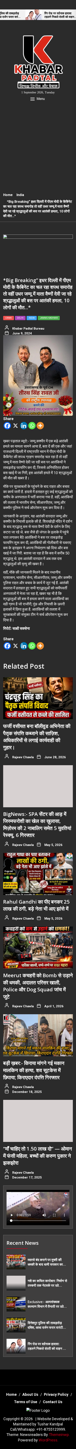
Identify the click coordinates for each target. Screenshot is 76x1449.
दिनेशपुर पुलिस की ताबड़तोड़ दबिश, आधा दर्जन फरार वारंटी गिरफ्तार (45, 1325)
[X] (15, 425)
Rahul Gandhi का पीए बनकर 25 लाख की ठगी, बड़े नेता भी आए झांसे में (36, 905)
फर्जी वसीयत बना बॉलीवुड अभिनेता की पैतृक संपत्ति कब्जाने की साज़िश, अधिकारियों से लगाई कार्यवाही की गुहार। (36, 737)
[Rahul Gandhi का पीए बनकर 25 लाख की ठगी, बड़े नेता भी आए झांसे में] (38, 874)
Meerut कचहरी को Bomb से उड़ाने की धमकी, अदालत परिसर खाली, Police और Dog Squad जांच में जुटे (38, 986)
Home (11, 1394)
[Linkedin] (23, 425)
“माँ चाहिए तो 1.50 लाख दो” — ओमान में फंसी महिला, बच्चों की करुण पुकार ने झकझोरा (37, 1155)
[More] (40, 425)
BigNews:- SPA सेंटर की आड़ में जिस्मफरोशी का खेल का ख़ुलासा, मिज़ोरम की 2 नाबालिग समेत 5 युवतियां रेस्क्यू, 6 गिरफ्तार (37, 824)
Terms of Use (25, 1402)
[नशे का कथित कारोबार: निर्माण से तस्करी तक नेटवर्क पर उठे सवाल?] (16, 1283)
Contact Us (52, 1402)
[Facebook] (7, 425)
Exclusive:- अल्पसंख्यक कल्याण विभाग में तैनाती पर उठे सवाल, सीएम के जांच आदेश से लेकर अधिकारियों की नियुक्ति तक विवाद (46, 1304)
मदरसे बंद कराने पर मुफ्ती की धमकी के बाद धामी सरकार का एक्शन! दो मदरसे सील (45, 1262)
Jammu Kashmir (49, 318)
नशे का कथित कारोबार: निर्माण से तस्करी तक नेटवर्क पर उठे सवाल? (47, 1283)
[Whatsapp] (32, 425)
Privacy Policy (56, 1394)
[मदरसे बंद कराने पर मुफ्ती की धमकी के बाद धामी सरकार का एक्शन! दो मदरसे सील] (16, 1262)
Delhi (20, 318)
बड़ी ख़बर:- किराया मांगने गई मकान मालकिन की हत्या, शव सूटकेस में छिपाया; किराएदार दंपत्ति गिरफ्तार (33, 1069)
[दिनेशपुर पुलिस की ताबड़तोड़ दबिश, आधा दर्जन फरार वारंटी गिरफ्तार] (16, 1325)
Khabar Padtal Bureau (28, 328)
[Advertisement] (38, 149)
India (32, 318)
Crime (8, 318)
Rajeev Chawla (23, 757)
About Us (30, 1394)
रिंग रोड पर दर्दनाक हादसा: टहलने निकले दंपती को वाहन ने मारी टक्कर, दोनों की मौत (47, 15)
